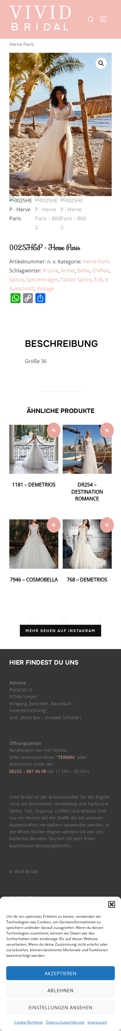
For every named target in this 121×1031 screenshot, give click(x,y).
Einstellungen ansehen (60, 1007)
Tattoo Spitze (76, 279)
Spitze (16, 279)
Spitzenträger (42, 279)
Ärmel (68, 270)
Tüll (98, 279)
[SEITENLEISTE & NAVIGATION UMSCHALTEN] (105, 19)
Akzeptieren (61, 973)
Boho (83, 270)
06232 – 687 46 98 (27, 771)
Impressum (97, 1022)
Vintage (45, 288)
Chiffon (100, 270)
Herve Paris (96, 261)
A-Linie (50, 270)
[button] (112, 904)
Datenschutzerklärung (65, 1022)
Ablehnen (60, 990)
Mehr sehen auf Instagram (60, 630)
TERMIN (66, 757)
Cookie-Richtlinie (28, 1022)
